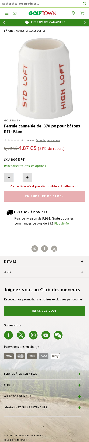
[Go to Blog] (70, 335)
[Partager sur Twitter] (54, 248)
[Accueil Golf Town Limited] (42, 13)
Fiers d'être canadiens (48, 22)
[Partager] (34, 248)
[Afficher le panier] (82, 13)
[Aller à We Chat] (58, 335)
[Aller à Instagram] (33, 335)
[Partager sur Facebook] (44, 248)
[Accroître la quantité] (27, 177)
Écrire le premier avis (48, 140)
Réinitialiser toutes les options (25, 166)
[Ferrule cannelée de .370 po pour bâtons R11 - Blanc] (44, 78)
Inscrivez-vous (44, 311)
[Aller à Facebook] (8, 335)
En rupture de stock (44, 196)
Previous (3, 22)
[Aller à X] (21, 335)
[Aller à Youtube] (45, 335)
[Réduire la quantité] (8, 177)
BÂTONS (9, 31)
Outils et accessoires (31, 31)
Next (85, 22)
